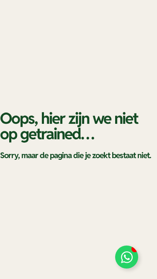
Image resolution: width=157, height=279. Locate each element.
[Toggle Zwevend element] (126, 257)
